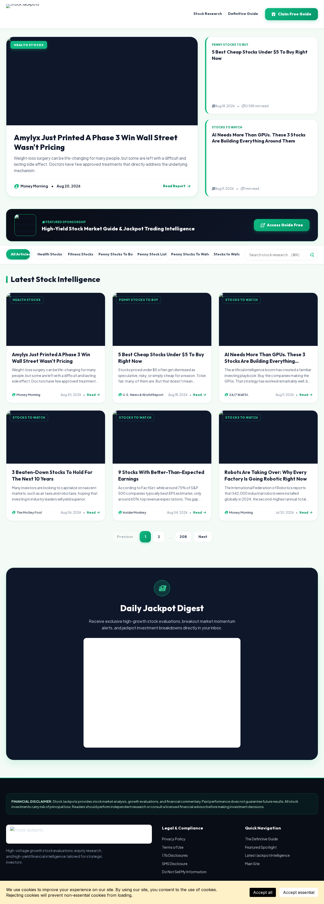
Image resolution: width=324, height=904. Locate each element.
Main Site (252, 863)
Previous (125, 536)
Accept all (262, 892)
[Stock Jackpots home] (22, 14)
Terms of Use (173, 847)
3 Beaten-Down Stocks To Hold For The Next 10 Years (52, 475)
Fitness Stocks (79, 254)
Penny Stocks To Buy (114, 254)
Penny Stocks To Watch (188, 254)
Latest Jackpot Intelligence (267, 855)
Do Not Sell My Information (184, 871)
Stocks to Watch (226, 254)
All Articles (20, 254)
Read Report (174, 186)
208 (183, 536)
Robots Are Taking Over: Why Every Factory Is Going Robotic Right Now (266, 475)
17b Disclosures (175, 855)
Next (202, 536)
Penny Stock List (150, 254)
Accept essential (298, 892)
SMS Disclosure (175, 863)
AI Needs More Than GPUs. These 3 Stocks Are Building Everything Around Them (259, 138)
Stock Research (207, 13)
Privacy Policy (174, 839)
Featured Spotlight (261, 847)
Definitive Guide (243, 13)
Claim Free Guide (294, 14)
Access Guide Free (285, 225)
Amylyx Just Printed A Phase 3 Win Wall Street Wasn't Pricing (95, 142)
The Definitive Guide (261, 839)
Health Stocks (48, 254)
